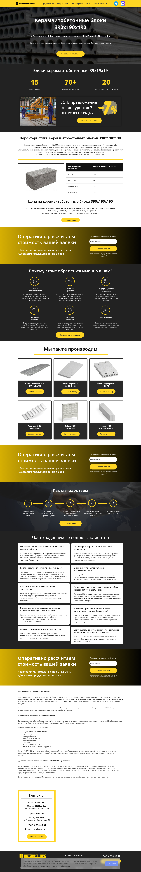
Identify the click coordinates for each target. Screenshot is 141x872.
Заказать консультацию (70, 54)
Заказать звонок (103, 249)
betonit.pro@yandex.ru (36, 829)
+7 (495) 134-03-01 (36, 825)
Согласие (97, 255)
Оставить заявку (70, 220)
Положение (112, 253)
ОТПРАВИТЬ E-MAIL (89, 120)
